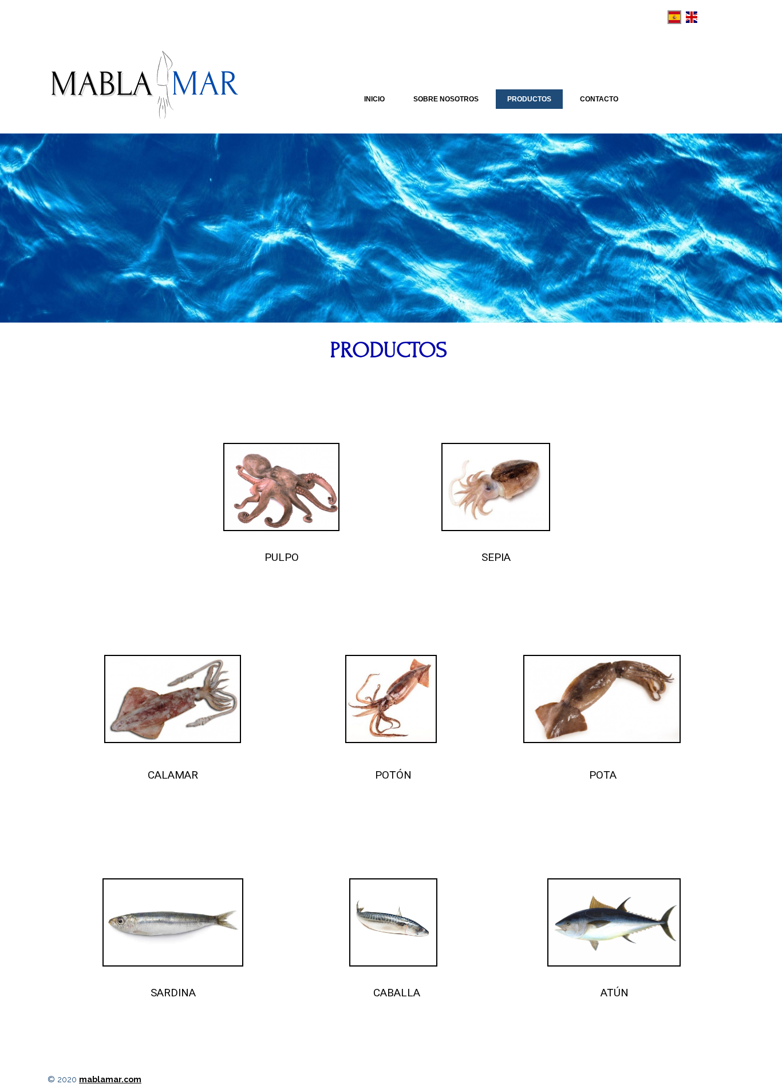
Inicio (374, 99)
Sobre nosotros (446, 99)
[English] (691, 17)
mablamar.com (110, 1079)
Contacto (599, 99)
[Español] (674, 17)
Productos (529, 99)
